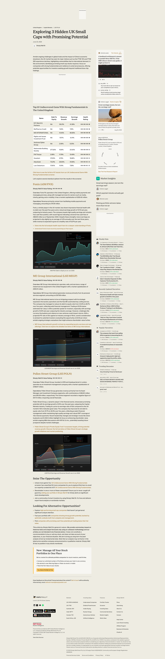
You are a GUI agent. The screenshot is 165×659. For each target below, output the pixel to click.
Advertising (120, 605)
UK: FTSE (68, 605)
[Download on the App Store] (38, 611)
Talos (101, 265)
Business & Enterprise (122, 629)
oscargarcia (102, 331)
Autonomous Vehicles (89, 615)
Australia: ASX (70, 608)
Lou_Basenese (103, 242)
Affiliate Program (121, 626)
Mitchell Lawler (104, 199)
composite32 (103, 315)
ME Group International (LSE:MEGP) (55, 276)
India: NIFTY (69, 612)
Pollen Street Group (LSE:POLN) (52, 373)
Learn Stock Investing (122, 622)
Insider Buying (87, 608)
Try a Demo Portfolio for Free (45, 570)
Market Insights (104, 615)
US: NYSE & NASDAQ (72, 602)
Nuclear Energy (87, 612)
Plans (118, 602)
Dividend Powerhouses (89, 605)
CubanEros (102, 342)
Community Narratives (106, 612)
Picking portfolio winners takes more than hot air (108, 204)
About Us (119, 608)
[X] (37, 605)
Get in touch (75, 580)
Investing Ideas (104, 608)
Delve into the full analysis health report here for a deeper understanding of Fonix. (63, 226)
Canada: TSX (69, 615)
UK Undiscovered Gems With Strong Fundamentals (69, 483)
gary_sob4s (102, 377)
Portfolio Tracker (104, 602)
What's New (103, 618)
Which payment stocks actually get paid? (110, 194)
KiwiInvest (102, 354)
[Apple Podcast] (45, 605)
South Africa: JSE (71, 618)
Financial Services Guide (73, 655)
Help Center (120, 619)
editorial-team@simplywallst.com (56, 582)
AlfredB (102, 369)
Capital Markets (48, 27)
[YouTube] (40, 605)
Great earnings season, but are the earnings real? (109, 184)
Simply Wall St (40, 45)
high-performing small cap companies (53, 510)
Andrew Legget (104, 189)
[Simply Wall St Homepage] (40, 597)
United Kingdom (37, 27)
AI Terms (107, 655)
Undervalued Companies (90, 602)
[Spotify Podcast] (43, 605)
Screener (102, 605)
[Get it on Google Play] (50, 611)
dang (101, 292)
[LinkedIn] (34, 605)
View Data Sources (38, 637)
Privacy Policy (99, 655)
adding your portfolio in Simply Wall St (54, 493)
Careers (119, 615)
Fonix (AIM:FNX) (43, 184)
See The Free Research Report (107, 171)
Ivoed (101, 276)
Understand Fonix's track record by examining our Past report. (54, 228)
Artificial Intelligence (88, 618)
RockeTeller (103, 304)
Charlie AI (119, 632)
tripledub (102, 254)
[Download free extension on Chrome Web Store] (42, 615)
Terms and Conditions (88, 655)
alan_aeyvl (102, 387)
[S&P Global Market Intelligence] (38, 624)
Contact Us (120, 612)
